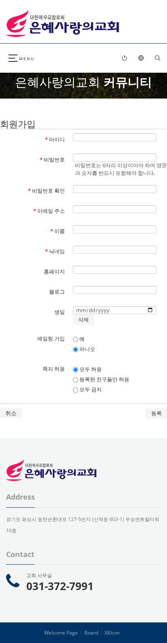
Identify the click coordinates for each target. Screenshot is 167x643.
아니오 (86, 349)
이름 (57, 231)
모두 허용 (90, 369)
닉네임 (55, 251)
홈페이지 (54, 271)
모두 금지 (90, 389)
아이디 (55, 139)
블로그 (57, 291)
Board (91, 632)
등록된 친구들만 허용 (103, 379)
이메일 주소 (49, 210)
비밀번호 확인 (46, 190)
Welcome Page (61, 632)
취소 (11, 413)
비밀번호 (52, 159)
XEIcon (112, 632)
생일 (59, 311)
